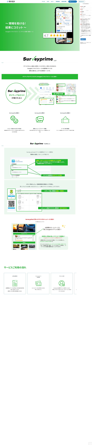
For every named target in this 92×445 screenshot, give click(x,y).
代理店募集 (58, 1)
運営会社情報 (64, 1)
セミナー (52, 1)
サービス (43, 1)
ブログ (48, 1)
